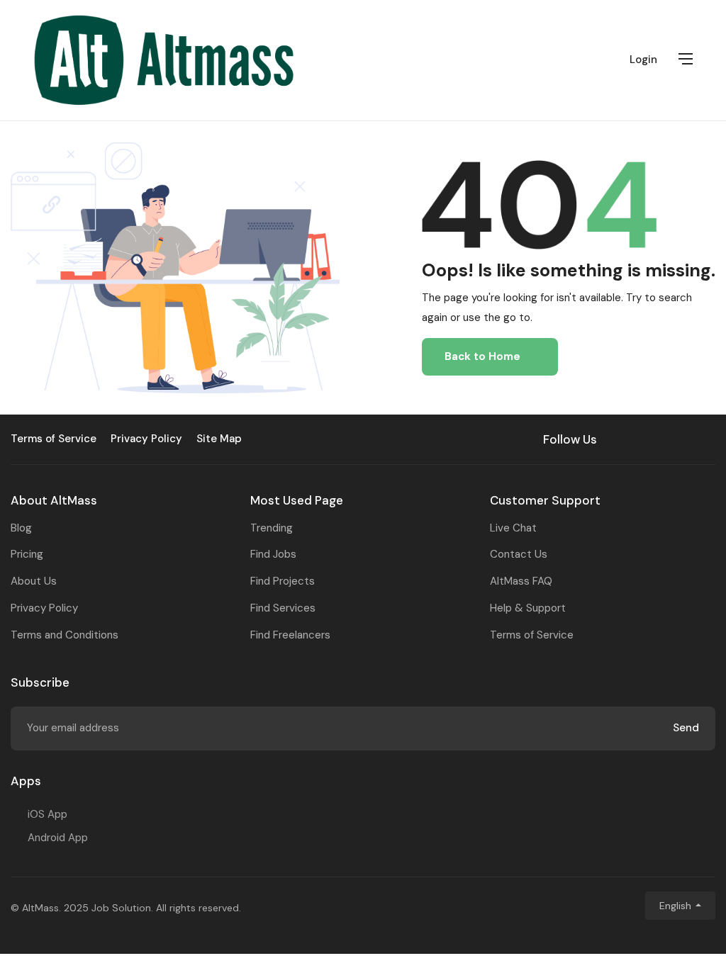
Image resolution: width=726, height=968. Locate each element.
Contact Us (518, 554)
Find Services (282, 608)
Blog (21, 528)
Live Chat (513, 528)
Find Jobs (273, 554)
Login (643, 59)
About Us (34, 581)
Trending (271, 528)
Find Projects (282, 581)
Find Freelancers (290, 635)
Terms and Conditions (64, 635)
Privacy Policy (44, 608)
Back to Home (482, 356)
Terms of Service (532, 635)
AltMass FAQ (521, 581)
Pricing (27, 554)
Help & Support (528, 608)
